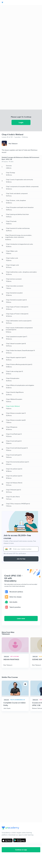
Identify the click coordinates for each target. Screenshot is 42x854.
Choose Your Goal (11, 2)
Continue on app (21, 850)
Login (21, 122)
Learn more (21, 618)
